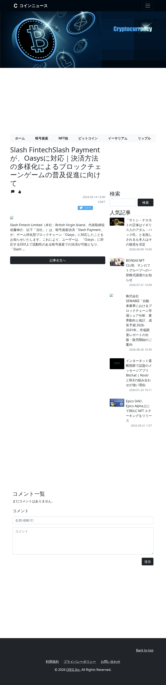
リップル (144, 138)
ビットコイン (88, 138)
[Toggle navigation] (147, 6)
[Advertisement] (83, 99)
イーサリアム (118, 138)
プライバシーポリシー (80, 661)
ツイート (88, 207)
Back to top (144, 650)
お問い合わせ (110, 661)
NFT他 (63, 138)
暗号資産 (41, 138)
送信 (147, 561)
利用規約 (52, 661)
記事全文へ (58, 260)
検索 (145, 202)
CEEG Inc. (73, 669)
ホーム (20, 138)
